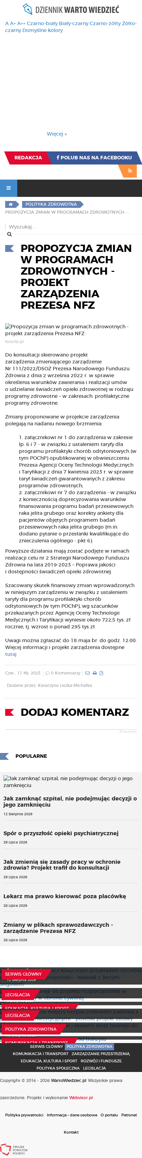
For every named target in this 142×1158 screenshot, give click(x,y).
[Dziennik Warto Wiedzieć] (71, 9)
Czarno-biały (42, 23)
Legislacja (17, 995)
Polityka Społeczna (58, 1068)
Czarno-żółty (105, 23)
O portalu (109, 1115)
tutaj (11, 654)
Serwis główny (23, 974)
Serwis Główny (46, 1047)
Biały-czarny (73, 23)
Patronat (129, 1115)
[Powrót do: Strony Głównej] (10, 204)
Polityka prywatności (24, 1115)
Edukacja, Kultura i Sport (37, 1009)
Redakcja (28, 158)
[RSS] (130, 171)
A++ (21, 23)
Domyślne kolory (42, 30)
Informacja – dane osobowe (72, 1115)
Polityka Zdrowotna (31, 1029)
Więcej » (57, 134)
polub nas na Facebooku (95, 158)
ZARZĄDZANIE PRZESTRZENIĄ (101, 1054)
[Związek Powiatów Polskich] (14, 1149)
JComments (128, 731)
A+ (13, 23)
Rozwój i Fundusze (101, 1061)
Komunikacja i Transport (36, 1043)
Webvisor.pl (81, 1098)
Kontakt (71, 1132)
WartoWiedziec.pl (69, 1081)
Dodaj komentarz (75, 713)
